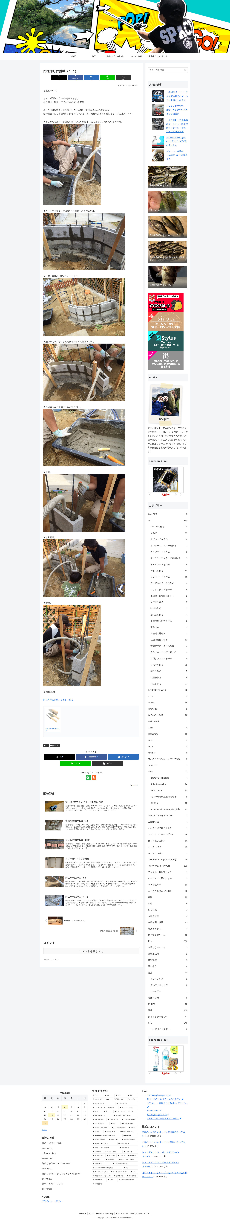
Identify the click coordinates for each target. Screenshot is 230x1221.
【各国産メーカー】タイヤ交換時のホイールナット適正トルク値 (177, 96)
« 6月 (44, 1129)
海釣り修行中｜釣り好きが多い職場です (61, 1173)
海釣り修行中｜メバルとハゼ (56, 1163)
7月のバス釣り (49, 1153)
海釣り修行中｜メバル (53, 1184)
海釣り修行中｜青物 (52, 1143)
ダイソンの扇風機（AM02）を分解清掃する (176, 155)
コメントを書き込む (91, 951)
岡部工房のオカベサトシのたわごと (164, 1099)
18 (51, 1115)
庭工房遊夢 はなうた (157, 1114)
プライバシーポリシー (52, 1201)
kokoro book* (153, 1111)
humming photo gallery (158, 1095)
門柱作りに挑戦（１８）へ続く (58, 700)
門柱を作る (56, 746)
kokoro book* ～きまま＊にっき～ (163, 1118)
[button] (123, 77)
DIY (47, 746)
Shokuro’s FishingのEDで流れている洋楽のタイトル (176, 141)
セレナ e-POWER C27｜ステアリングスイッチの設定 (176, 110)
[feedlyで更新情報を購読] (88, 777)
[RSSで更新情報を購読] (94, 777)
